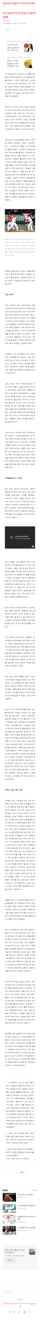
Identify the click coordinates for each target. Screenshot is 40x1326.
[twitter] (14, 1312)
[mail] (29, 1312)
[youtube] (24, 1312)
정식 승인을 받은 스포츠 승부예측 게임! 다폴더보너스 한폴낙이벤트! (13, 49)
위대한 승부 (6, 21)
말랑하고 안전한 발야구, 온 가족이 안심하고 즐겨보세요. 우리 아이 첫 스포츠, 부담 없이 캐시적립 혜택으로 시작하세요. (13, 64)
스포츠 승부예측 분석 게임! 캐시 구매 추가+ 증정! (13, 44)
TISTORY (20, 1299)
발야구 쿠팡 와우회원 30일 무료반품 (12, 60)
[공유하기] (11, 1172)
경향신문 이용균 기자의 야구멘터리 (19, 4)
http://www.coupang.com (16, 57)
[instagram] (19, 1312)
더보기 (35, 1190)
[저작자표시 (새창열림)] (27, 1172)
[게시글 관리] (14, 1172)
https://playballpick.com (16, 41)
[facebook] (10, 1312)
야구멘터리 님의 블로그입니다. (15, 1255)
